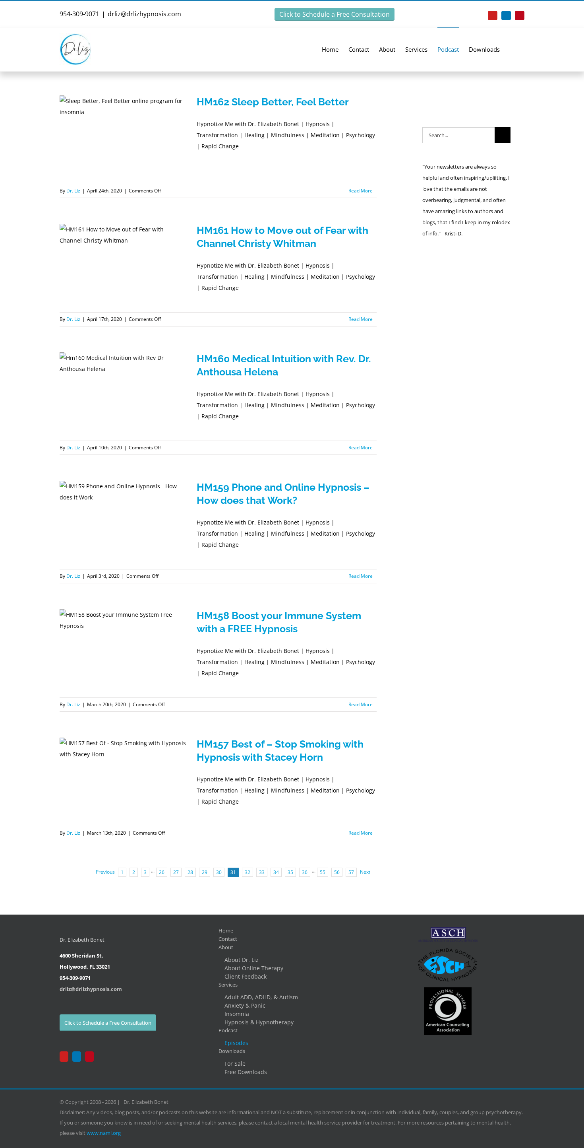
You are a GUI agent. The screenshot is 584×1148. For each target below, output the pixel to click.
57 (351, 872)
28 (190, 872)
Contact (228, 938)
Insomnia (236, 1014)
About (226, 947)
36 (304, 872)
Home (226, 930)
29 (204, 872)
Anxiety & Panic (244, 1005)
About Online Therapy (253, 968)
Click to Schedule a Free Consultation (334, 14)
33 (262, 872)
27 (176, 872)
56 (337, 872)
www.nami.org (104, 1132)
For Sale (235, 1063)
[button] (512, 49)
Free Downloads (245, 1072)
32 (247, 872)
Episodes (236, 1043)
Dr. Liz (73, 190)
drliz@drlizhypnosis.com (144, 14)
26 (161, 872)
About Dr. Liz (241, 959)
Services (228, 984)
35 (290, 872)
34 (276, 872)
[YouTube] (64, 1056)
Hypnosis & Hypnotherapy (259, 1022)
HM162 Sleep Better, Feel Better (273, 102)
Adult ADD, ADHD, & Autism (261, 997)
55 (322, 872)
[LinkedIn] (76, 1056)
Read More (360, 190)
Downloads (232, 1051)
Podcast (228, 1030)
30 (219, 872)
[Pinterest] (89, 1056)
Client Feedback (245, 976)
